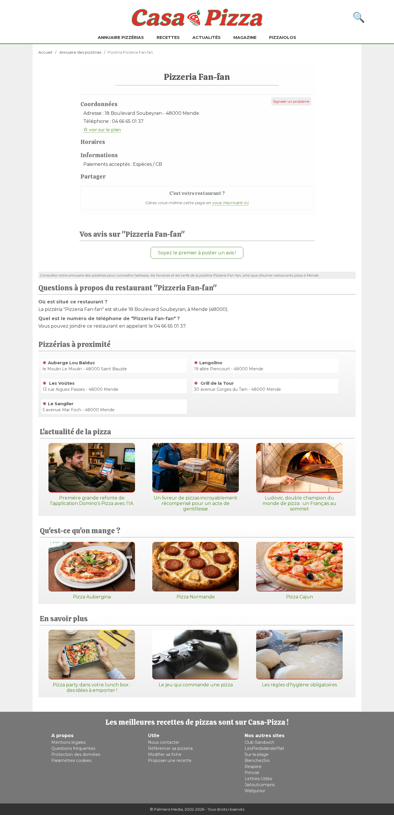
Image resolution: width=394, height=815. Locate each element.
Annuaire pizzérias (121, 37)
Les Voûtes (61, 383)
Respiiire (253, 766)
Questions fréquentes (73, 748)
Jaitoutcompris (260, 784)
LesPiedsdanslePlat (264, 748)
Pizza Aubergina (92, 597)
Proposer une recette (170, 760)
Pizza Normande (196, 597)
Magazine (244, 37)
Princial (252, 772)
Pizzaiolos (282, 37)
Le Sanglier (61, 403)
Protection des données (75, 754)
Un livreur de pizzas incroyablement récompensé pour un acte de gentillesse (195, 503)
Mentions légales (68, 742)
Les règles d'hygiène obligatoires (299, 685)
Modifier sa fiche (164, 754)
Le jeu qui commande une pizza (196, 685)
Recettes (168, 37)
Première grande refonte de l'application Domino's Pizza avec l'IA (91, 500)
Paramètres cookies (71, 760)
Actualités (206, 37)
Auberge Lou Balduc (71, 362)
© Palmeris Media (166, 809)
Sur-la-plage (257, 754)
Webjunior (255, 790)
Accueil (45, 52)
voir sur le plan (105, 129)
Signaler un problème (291, 101)
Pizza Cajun (299, 597)
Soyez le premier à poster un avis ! (197, 253)
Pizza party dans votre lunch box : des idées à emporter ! (92, 687)
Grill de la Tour (216, 383)
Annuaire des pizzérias (80, 52)
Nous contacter (163, 742)
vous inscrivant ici (230, 202)
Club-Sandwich (259, 742)
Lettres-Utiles (258, 778)
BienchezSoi (257, 760)
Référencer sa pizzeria (170, 748)
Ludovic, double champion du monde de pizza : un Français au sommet (299, 503)
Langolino (210, 362)
